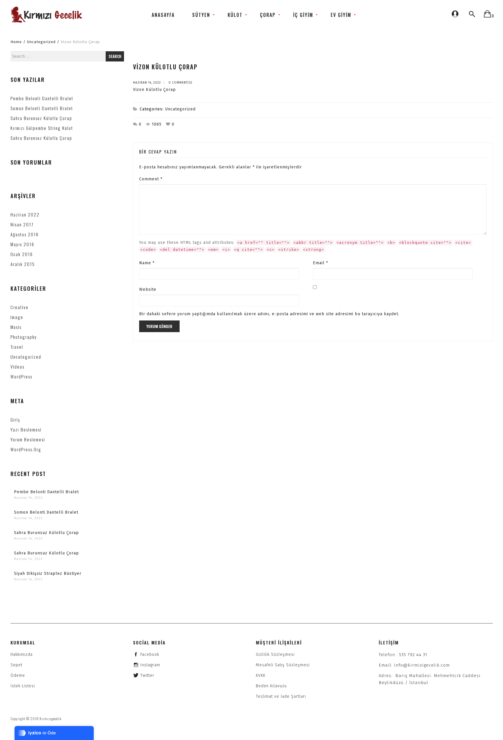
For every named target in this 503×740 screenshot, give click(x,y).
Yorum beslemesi (27, 439)
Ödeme (17, 675)
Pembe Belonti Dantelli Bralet (41, 98)
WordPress (21, 376)
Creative (19, 307)
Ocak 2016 (21, 254)
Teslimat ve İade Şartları (281, 696)
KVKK (260, 675)
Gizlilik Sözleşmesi (275, 654)
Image (16, 317)
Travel (16, 346)
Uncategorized (41, 42)
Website (147, 289)
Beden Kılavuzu (271, 685)
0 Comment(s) (180, 82)
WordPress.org (25, 449)
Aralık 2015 (22, 264)
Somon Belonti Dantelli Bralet (41, 108)
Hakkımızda (21, 654)
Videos (17, 366)
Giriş (15, 419)
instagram (150, 665)
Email (320, 262)
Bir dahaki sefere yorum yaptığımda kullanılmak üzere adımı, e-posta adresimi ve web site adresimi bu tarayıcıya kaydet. (269, 313)
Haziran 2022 (25, 214)
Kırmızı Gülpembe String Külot (41, 128)
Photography (23, 337)
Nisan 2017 (22, 224)
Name (147, 262)
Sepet (16, 665)
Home (16, 42)
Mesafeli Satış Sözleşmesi (283, 665)
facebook (149, 654)
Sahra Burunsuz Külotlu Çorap (41, 118)
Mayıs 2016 (22, 244)
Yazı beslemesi (26, 429)
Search (115, 56)
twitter (147, 675)
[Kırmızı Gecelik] (47, 14)
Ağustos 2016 (24, 234)
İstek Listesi (22, 685)
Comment (150, 179)
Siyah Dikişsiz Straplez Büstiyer (48, 573)
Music (16, 327)
